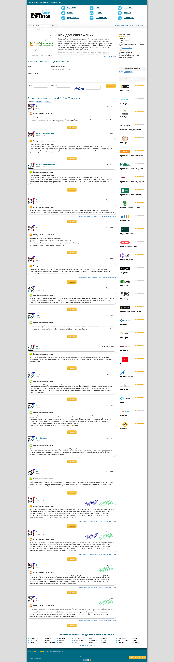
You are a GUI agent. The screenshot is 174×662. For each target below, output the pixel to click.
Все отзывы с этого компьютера (88, 216)
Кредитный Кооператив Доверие (132, 166)
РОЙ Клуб (132, 140)
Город (29, 85)
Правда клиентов (39, 652)
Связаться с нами (35, 658)
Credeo (132, 400)
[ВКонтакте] (84, 660)
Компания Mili (132, 218)
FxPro (132, 361)
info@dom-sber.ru (127, 48)
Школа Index (132, 88)
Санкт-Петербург (50, 642)
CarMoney (132, 426)
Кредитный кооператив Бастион (132, 192)
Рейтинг (132, 25)
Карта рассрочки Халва (132, 244)
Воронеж (62, 638)
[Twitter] (86, 660)
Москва (61, 640)
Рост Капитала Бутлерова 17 (132, 127)
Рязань (135, 640)
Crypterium (132, 387)
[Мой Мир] (90, 660)
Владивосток (34, 638)
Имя (29, 66)
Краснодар (33, 640)
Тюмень (91, 642)
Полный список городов (87, 645)
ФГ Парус (132, 101)
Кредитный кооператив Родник (132, 153)
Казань (105, 638)
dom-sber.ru (125, 50)
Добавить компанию (138, 657)
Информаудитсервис (132, 257)
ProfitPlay (132, 322)
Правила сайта (141, 25)
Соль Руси (132, 114)
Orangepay (132, 335)
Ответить (72, 127)
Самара (32, 642)
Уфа (104, 642)
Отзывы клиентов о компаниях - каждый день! (44, 2)
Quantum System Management (132, 309)
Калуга (135, 638)
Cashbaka (132, 413)
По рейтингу (47, 101)
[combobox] (60, 69)
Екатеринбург (78, 638)
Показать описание (109, 56)
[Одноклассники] (88, 660)
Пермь (105, 640)
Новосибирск (93, 640)
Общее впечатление (58, 66)
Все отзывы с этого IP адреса (107, 216)
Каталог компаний (121, 25)
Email (52, 85)
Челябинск (136, 642)
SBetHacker (132, 283)
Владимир (48, 638)
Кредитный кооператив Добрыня (132, 179)
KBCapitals (132, 348)
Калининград (122, 638)
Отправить (110, 86)
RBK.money (132, 296)
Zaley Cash (132, 270)
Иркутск (91, 638)
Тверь (61, 642)
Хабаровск (121, 642)
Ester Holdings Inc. (132, 374)
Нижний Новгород (79, 640)
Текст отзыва (33, 73)
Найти (54, 25)
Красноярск (48, 640)
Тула (75, 642)
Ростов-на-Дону (123, 640)
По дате (39, 101)
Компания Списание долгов (132, 205)
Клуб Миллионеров (132, 231)
